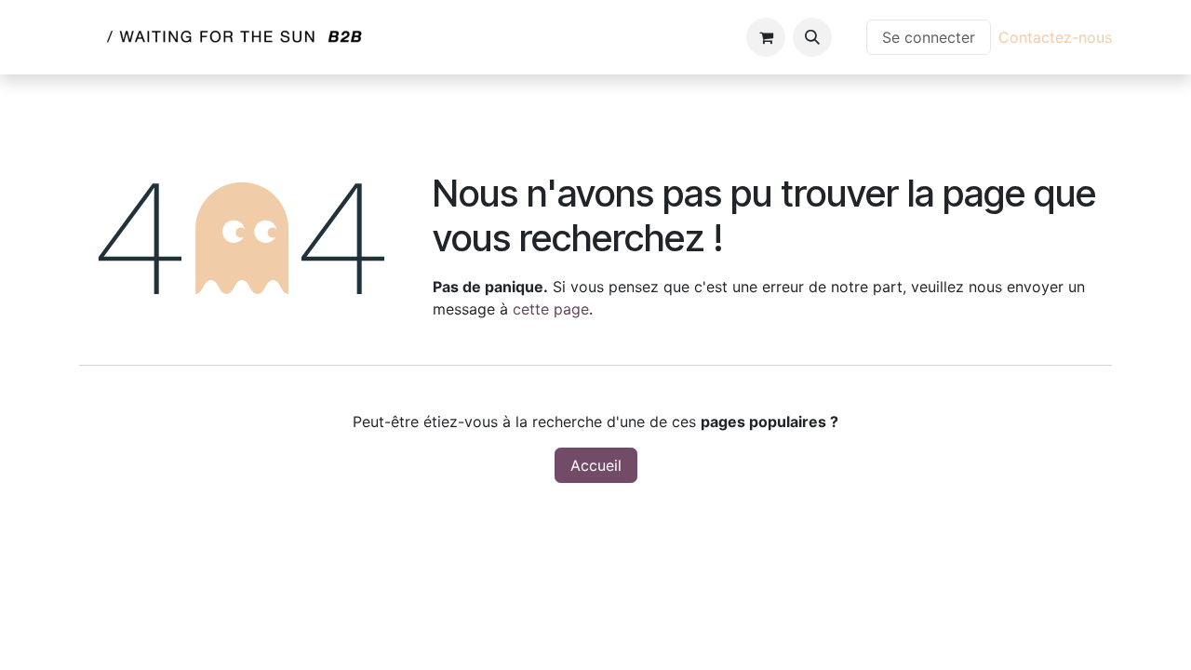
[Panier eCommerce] (765, 37)
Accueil (596, 465)
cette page (551, 309)
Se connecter (928, 37)
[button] (812, 37)
